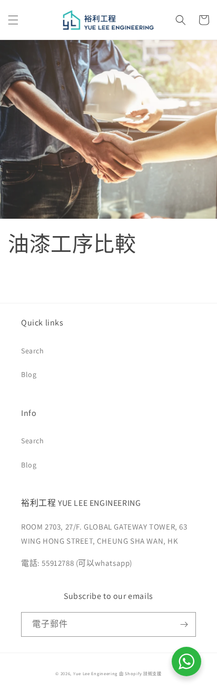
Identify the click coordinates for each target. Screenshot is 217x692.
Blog (28, 374)
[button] (13, 20)
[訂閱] (183, 624)
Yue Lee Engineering (95, 673)
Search (32, 350)
